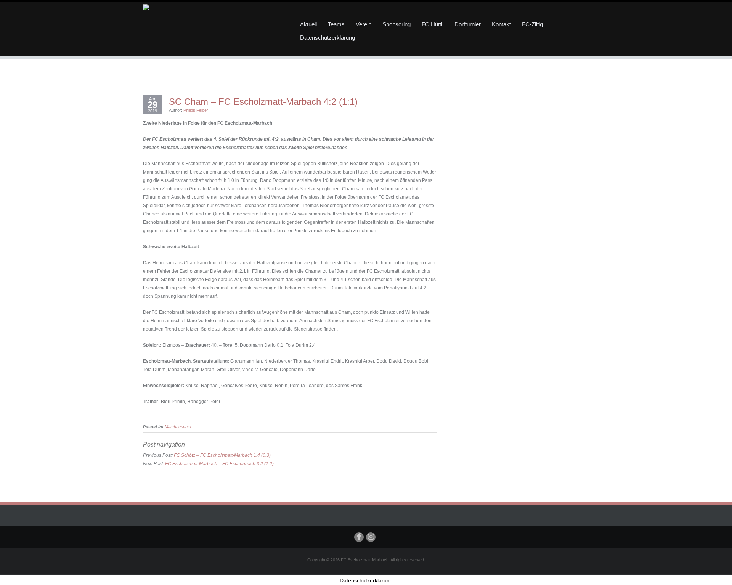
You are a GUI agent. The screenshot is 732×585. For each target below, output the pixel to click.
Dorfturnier (467, 24)
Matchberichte (178, 426)
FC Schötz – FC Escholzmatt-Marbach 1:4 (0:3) (222, 455)
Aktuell (308, 24)
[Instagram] (371, 537)
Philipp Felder (195, 110)
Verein (363, 24)
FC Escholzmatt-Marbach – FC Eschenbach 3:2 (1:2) (219, 463)
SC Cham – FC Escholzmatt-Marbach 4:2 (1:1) (263, 102)
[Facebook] (359, 537)
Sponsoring (396, 24)
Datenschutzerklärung (327, 37)
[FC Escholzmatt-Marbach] (213, 6)
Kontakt (501, 24)
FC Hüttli (432, 24)
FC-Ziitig (532, 24)
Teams (336, 24)
